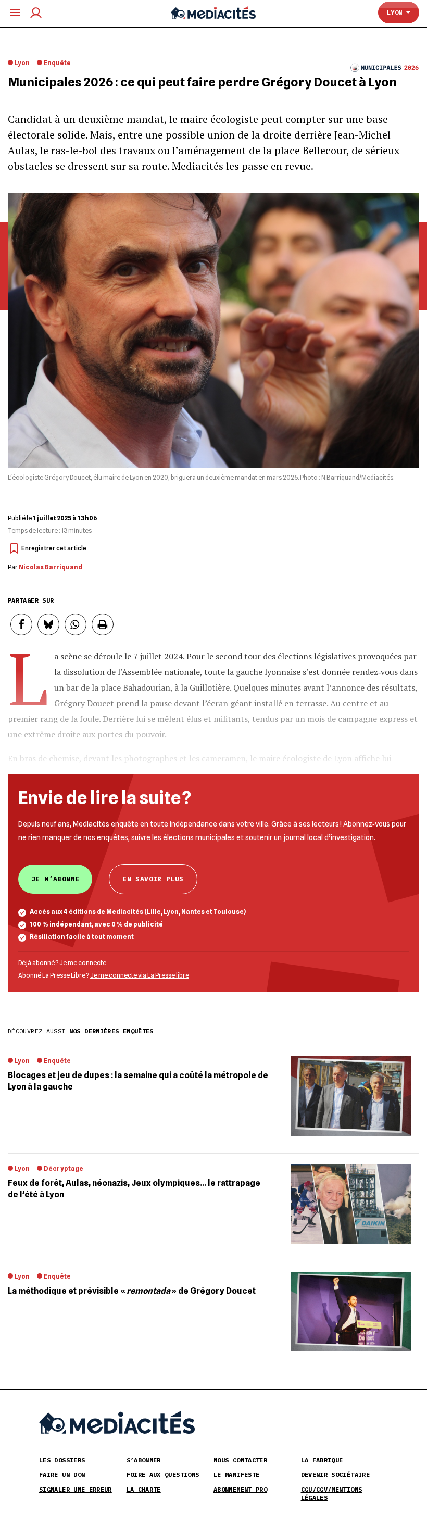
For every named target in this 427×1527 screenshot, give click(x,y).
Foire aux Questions (163, 1475)
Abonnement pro (240, 1489)
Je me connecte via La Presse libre (139, 975)
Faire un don (62, 1475)
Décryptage (63, 1168)
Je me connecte (82, 963)
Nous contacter (240, 1460)
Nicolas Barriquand (50, 567)
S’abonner (144, 1460)
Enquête (57, 63)
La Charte (144, 1489)
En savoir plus (152, 878)
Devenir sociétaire (335, 1475)
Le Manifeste (236, 1475)
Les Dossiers (62, 1460)
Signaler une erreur (75, 1489)
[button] (21, 624)
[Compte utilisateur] (36, 12)
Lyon (396, 12)
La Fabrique (322, 1460)
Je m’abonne (55, 878)
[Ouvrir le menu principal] (15, 12)
